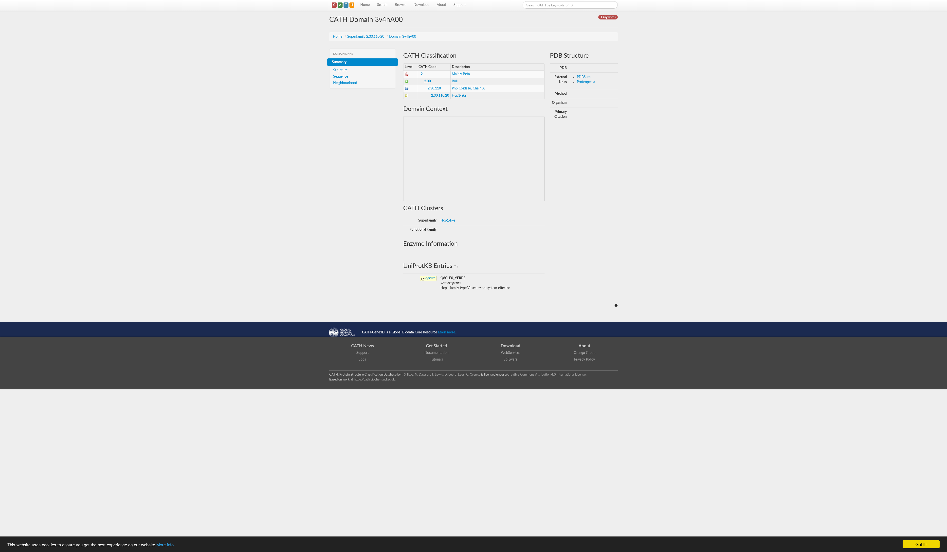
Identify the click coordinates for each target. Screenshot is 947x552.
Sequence (340, 76)
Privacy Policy (584, 359)
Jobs (362, 359)
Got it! (921, 544)
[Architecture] (407, 81)
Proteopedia (586, 82)
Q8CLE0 (430, 278)
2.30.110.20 (440, 95)
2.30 (427, 81)
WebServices (510, 353)
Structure (340, 70)
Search (382, 5)
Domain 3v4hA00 (402, 36)
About (441, 5)
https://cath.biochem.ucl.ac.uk (374, 379)
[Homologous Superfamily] (407, 95)
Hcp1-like (459, 95)
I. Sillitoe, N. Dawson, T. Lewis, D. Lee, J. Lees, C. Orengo (440, 374)
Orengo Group (585, 353)
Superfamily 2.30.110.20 (366, 36)
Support (460, 5)
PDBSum (584, 77)
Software (510, 359)
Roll (454, 81)
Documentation (436, 353)
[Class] (407, 74)
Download (421, 5)
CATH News (362, 346)
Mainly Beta (461, 74)
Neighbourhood (345, 83)
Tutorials (436, 359)
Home (365, 5)
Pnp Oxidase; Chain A (468, 88)
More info (165, 544)
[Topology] (407, 88)
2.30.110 (434, 88)
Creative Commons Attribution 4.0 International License (546, 374)
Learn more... (447, 332)
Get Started (436, 346)
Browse (400, 5)
